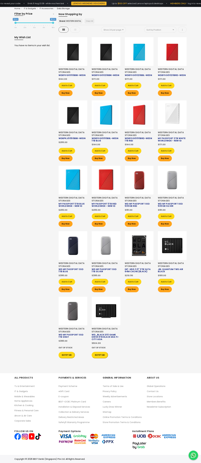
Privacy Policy (110, 391)
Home (17, 8)
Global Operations (156, 386)
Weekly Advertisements (115, 396)
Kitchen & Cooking (23, 405)
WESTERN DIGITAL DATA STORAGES (71, 71)
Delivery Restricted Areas (71, 417)
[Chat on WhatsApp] (193, 455)
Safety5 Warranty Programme (74, 422)
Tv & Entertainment (24, 386)
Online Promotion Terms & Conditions (122, 417)
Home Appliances (23, 400)
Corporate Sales (22, 420)
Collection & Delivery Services (74, 412)
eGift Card (64, 391)
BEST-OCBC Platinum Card (72, 401)
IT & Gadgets (30, 8)
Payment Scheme (68, 386)
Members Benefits (156, 401)
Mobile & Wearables (24, 396)
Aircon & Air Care (23, 415)
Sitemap (107, 412)
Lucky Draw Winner (112, 406)
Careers (107, 401)
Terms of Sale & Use (113, 386)
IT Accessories (46, 8)
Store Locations (155, 396)
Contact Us (152, 391)
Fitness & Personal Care (26, 410)
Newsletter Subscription (159, 406)
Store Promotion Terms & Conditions (122, 422)
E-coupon (64, 396)
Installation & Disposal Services (74, 406)
